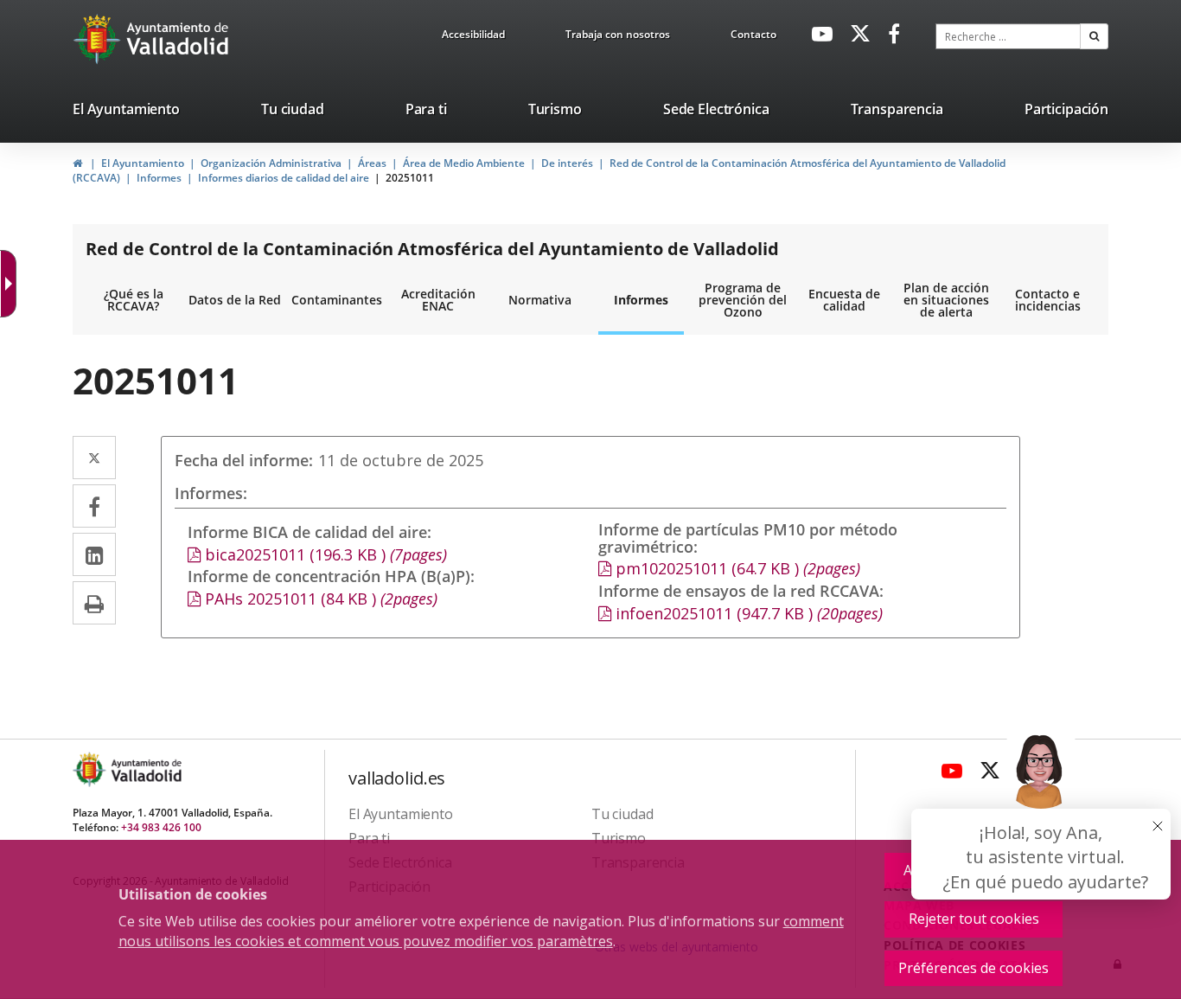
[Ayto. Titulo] (145, 769)
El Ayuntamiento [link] (142, 163)
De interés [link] (567, 163)
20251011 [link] (410, 177)
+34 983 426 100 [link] (161, 827)
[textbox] (1008, 36)
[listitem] (126, 112)
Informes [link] (159, 177)
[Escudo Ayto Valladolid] (91, 769)
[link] (12, 284)
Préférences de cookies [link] (973, 967)
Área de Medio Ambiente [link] (464, 163)
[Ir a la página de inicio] (99, 39)
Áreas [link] (372, 163)
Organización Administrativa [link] (271, 163)
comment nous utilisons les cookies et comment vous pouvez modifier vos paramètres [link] (481, 931)
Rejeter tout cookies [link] (974, 918)
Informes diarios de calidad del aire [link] (283, 177)
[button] (1094, 36)
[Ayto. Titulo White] (178, 39)
